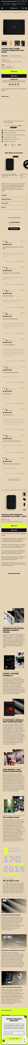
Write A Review (14, 228)
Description (4, 195)
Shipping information (6, 199)
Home (2, 12)
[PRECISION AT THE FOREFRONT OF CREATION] (14, 941)
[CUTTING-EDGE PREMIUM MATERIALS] (14, 906)
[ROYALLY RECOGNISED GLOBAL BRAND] (14, 978)
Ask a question (4, 203)
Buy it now (14, 76)
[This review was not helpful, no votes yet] (23, 261)
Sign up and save (5, 1015)
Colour (2, 64)
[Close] (25, 1017)
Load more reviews (14, 479)
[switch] (25, 1042)
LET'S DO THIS (14, 1038)
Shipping (9, 61)
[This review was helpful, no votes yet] (20, 261)
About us (3, 207)
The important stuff (6, 1010)
